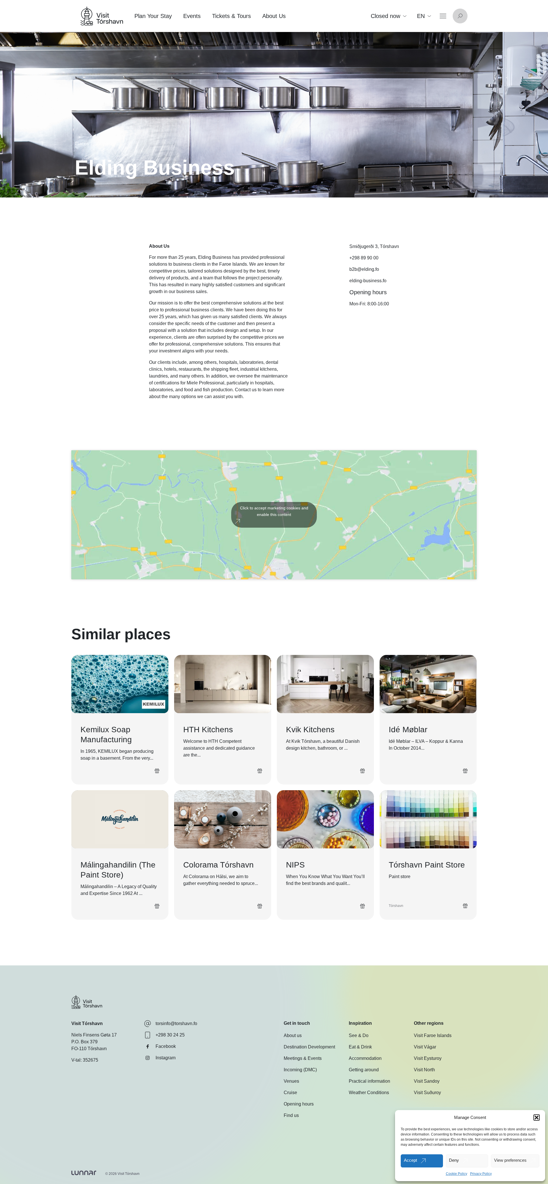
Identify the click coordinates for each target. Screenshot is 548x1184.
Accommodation (365, 1058)
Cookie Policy (456, 1174)
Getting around (364, 1070)
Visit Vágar (425, 1047)
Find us (291, 1115)
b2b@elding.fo (364, 269)
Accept (410, 1160)
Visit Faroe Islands (433, 1035)
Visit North (424, 1070)
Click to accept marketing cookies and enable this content (274, 511)
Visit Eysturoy (428, 1058)
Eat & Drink (360, 1047)
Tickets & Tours (231, 16)
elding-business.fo (367, 280)
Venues (291, 1081)
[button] (536, 1117)
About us (293, 1035)
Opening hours (299, 1104)
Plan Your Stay (153, 16)
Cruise (290, 1092)
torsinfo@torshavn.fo (176, 1023)
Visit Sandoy (427, 1081)
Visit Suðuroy (427, 1092)
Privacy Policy (481, 1174)
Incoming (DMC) (300, 1070)
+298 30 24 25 (170, 1034)
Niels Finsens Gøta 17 (94, 1034)
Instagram (166, 1057)
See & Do (358, 1035)
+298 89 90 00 (363, 257)
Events (192, 16)
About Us (274, 16)
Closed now (385, 16)
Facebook (166, 1046)
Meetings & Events (303, 1058)
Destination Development (309, 1047)
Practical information (369, 1081)
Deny (454, 1160)
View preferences (510, 1160)
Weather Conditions (369, 1092)
